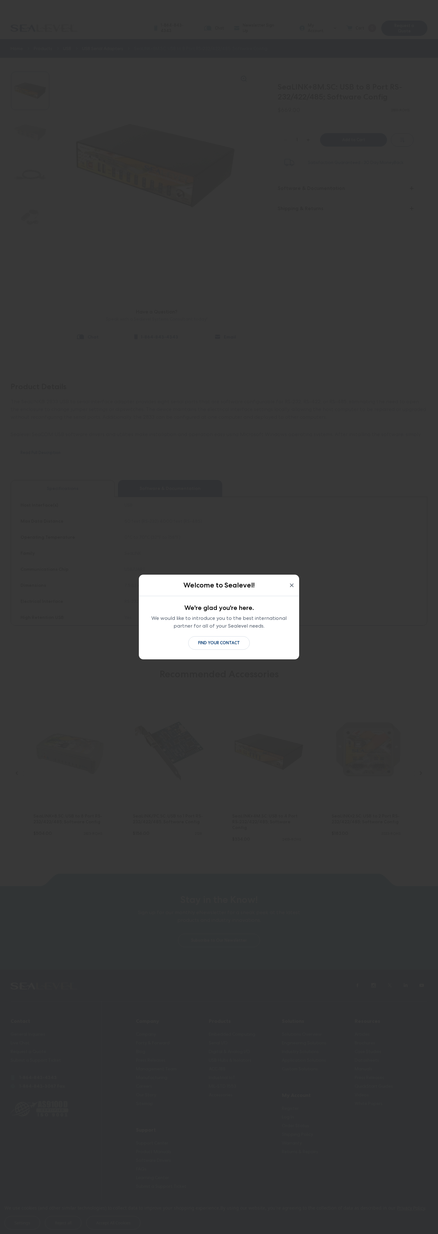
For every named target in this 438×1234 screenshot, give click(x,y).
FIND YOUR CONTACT (219, 643)
